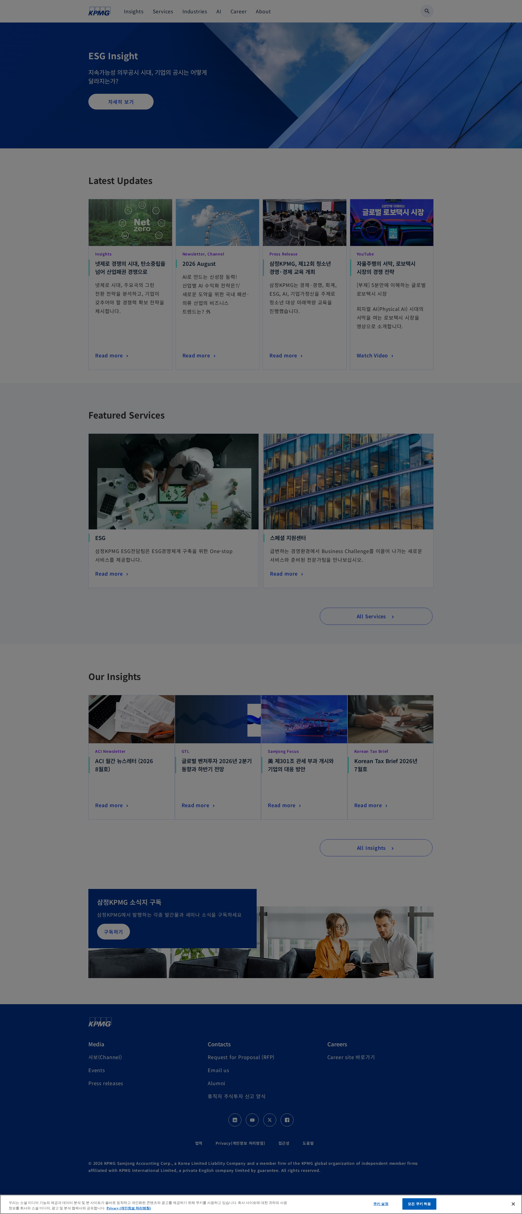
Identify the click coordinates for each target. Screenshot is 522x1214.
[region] (261, 1204)
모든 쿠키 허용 (419, 1204)
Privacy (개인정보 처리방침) (129, 1208)
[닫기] (513, 1204)
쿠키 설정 (381, 1204)
